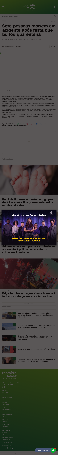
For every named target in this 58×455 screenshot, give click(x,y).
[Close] (56, 209)
